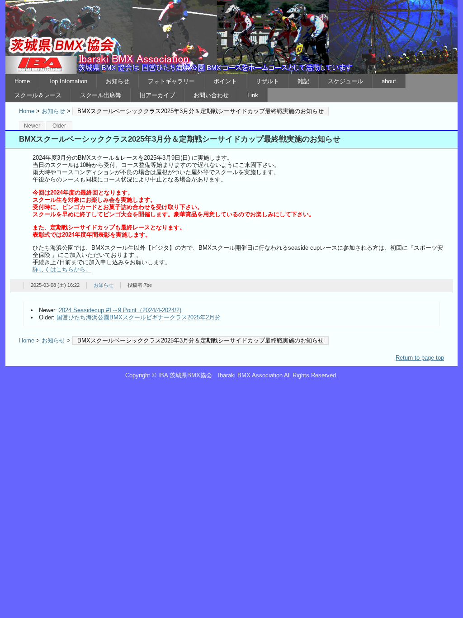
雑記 (303, 81)
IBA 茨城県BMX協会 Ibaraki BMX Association (231, 37)
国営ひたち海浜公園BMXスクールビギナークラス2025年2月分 (139, 317)
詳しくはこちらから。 (62, 269)
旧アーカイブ (157, 95)
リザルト (267, 81)
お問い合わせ (211, 95)
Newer (32, 126)
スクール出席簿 (100, 95)
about (389, 81)
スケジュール (345, 81)
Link (252, 95)
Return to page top (420, 357)
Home (22, 81)
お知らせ (117, 81)
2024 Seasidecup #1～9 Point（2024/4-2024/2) (120, 310)
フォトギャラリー (171, 81)
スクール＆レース (37, 95)
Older (59, 126)
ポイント (225, 81)
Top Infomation (67, 81)
